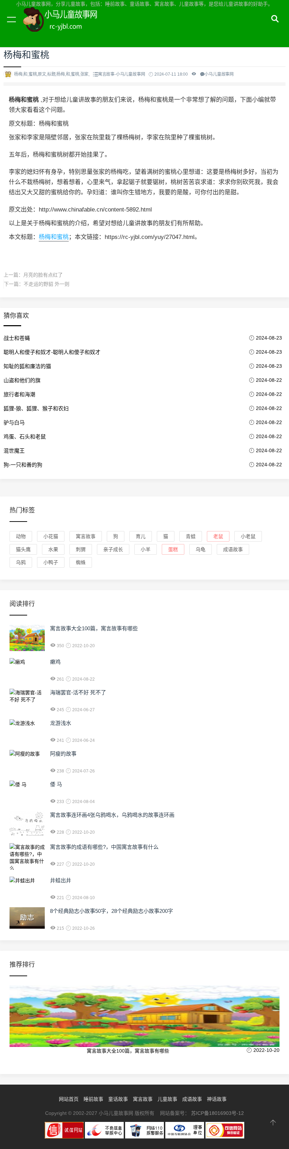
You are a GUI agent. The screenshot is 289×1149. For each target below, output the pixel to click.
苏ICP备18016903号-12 (217, 1113)
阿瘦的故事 (63, 754)
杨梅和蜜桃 (54, 237)
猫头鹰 (23, 549)
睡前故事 (93, 1099)
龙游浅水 (60, 723)
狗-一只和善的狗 (23, 465)
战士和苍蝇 (17, 338)
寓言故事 (86, 536)
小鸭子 (50, 562)
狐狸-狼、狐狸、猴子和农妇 (36, 408)
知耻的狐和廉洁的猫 (27, 366)
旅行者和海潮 (19, 394)
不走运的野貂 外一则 (46, 284)
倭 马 (56, 784)
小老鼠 (248, 536)
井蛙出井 (60, 880)
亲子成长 (113, 549)
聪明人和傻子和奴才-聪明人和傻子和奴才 (52, 352)
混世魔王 (14, 451)
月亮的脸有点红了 (43, 275)
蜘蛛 (81, 562)
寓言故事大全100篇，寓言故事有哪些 (94, 628)
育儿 (141, 536)
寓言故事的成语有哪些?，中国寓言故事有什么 (104, 847)
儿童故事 (167, 1099)
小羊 (145, 549)
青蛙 (191, 536)
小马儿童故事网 (67, 27)
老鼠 (218, 536)
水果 (53, 549)
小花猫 (50, 536)
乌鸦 (21, 562)
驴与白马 (14, 422)
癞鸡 (55, 662)
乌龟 (200, 549)
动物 (21, 536)
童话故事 (118, 1099)
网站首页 (69, 1099)
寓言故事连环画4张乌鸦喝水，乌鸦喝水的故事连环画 (112, 815)
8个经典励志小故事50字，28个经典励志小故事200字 (111, 911)
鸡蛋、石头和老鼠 (25, 437)
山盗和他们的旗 (22, 380)
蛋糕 (173, 549)
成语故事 (233, 549)
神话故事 (217, 1099)
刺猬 (81, 549)
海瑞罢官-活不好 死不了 (78, 692)
